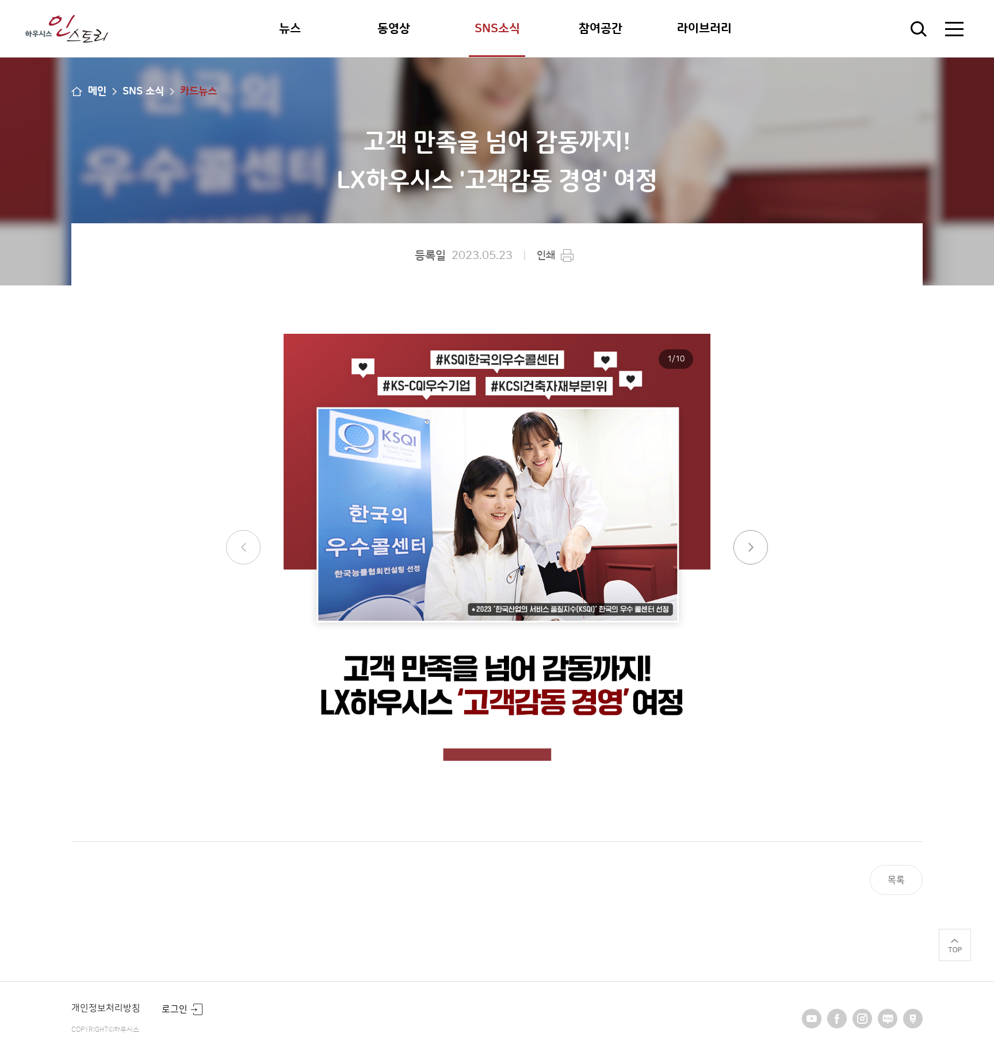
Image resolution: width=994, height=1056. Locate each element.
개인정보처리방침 (105, 1008)
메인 (97, 91)
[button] (750, 547)
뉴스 (290, 28)
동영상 (393, 28)
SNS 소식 (143, 91)
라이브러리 (704, 28)
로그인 (175, 1009)
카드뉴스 (198, 91)
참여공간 (600, 28)
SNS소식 (497, 28)
